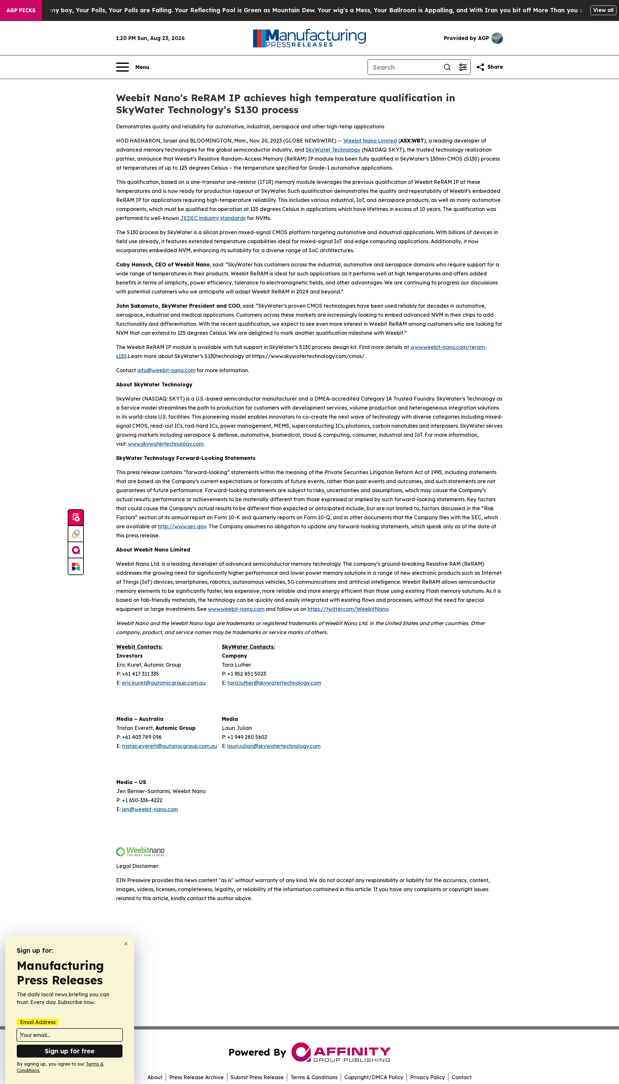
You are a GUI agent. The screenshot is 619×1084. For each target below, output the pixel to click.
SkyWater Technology (333, 149)
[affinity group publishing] (75, 550)
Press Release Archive (196, 1077)
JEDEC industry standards (213, 218)
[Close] (126, 944)
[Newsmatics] (75, 566)
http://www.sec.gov (182, 526)
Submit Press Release (257, 1077)
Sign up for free (69, 1051)
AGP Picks (20, 10)
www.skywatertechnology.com (165, 444)
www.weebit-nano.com (236, 609)
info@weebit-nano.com (166, 370)
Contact (462, 1077)
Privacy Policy (427, 1077)
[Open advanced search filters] (462, 67)
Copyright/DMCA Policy (373, 1077)
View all (603, 10)
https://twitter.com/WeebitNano (348, 609)
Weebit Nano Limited (370, 140)
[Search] (447, 67)
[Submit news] (75, 518)
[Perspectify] (75, 534)
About (154, 1077)
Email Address (37, 1022)
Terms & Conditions (314, 1077)
